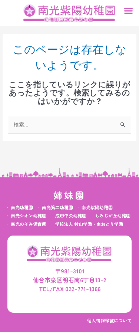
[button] (129, 11)
